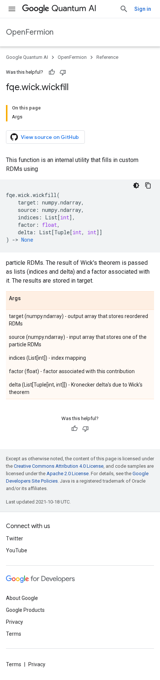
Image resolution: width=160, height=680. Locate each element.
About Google (22, 598)
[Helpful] (51, 72)
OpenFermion (30, 32)
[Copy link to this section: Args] (28, 298)
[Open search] (123, 8)
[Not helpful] (62, 72)
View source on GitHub (50, 137)
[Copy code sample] (148, 185)
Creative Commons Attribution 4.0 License (58, 466)
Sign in (142, 9)
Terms (13, 634)
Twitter (14, 538)
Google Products (25, 610)
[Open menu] (11, 9)
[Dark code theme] (136, 185)
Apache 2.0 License (68, 473)
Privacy (14, 622)
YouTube (16, 550)
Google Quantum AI (27, 57)
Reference (107, 57)
